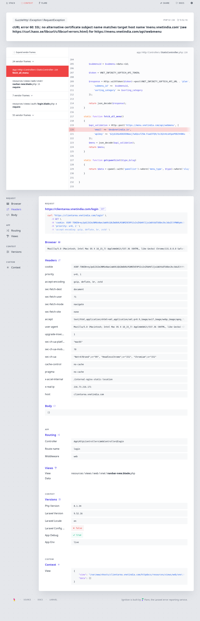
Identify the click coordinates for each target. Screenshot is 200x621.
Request (10, 198)
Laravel (53, 599)
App (8, 225)
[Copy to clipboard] (184, 215)
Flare (147, 599)
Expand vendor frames (26, 52)
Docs (40, 599)
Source (27, 599)
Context (11, 246)
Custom (10, 262)
